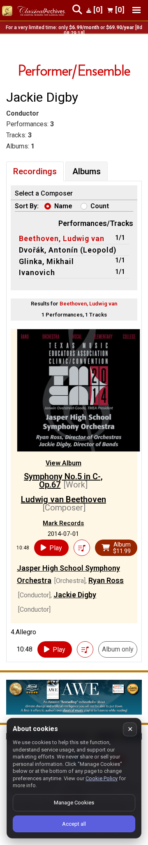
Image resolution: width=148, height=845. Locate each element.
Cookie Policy (102, 778)
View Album (63, 463)
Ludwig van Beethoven (63, 499)
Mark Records (63, 523)
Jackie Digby (74, 594)
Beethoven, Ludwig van (61, 238)
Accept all (74, 824)
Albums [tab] (86, 171)
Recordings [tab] (35, 171)
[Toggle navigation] (136, 10)
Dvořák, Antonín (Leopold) (67, 250)
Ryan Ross (106, 580)
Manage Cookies (74, 802)
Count (99, 206)
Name (63, 206)
